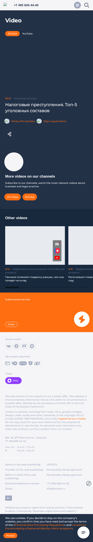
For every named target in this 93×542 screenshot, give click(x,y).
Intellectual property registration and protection (35, 507)
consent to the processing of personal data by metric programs (45, 526)
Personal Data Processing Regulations (39, 525)
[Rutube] (24, 346)
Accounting (24, 511)
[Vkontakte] (8, 346)
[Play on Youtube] (57, 258)
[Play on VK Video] (57, 250)
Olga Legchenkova (54, 121)
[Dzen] (16, 346)
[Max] (32, 346)
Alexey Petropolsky (23, 121)
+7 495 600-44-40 (15, 441)
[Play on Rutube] (57, 244)
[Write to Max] (77, 5)
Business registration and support (55, 511)
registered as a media (72, 418)
